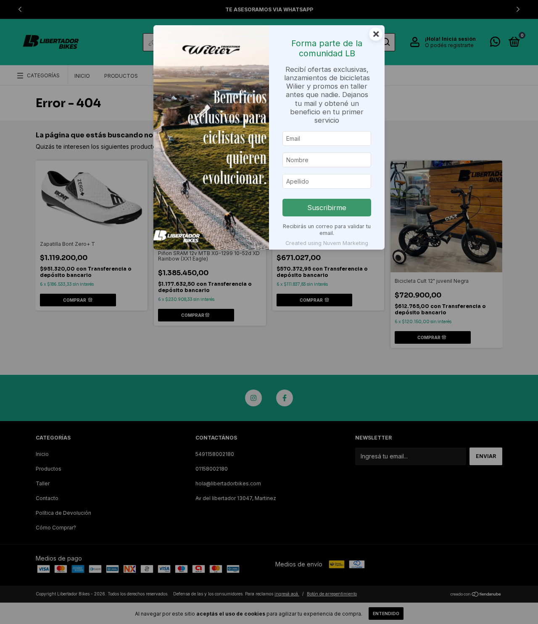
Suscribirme (326, 207)
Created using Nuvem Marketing (326, 243)
